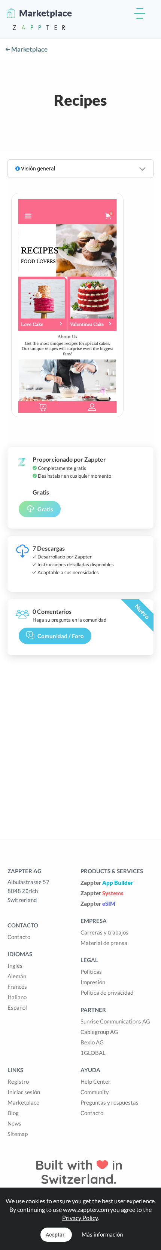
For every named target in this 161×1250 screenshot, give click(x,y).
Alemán (16, 976)
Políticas (91, 971)
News (14, 1123)
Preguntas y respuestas (109, 1102)
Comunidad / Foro (60, 635)
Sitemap (17, 1133)
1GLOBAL (93, 1052)
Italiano (17, 997)
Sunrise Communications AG (115, 1021)
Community (94, 1092)
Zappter (106, 882)
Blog (13, 1112)
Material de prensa (103, 942)
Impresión (92, 982)
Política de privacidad (106, 992)
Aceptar (55, 1235)
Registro (18, 1081)
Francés (17, 986)
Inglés (14, 965)
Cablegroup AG (99, 1031)
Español (17, 1007)
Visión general (37, 169)
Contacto (18, 936)
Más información (102, 1234)
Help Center (95, 1081)
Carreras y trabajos (104, 932)
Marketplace (29, 49)
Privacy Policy (80, 1217)
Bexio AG (92, 1042)
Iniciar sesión (23, 1092)
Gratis (45, 509)
